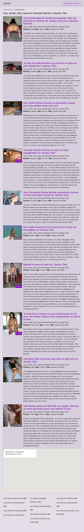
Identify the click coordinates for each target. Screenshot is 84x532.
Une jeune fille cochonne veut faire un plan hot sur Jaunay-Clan (50, 360)
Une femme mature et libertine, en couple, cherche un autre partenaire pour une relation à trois (51, 407)
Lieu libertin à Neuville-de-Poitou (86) (40, 520)
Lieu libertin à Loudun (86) (14, 515)
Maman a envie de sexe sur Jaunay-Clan (45, 264)
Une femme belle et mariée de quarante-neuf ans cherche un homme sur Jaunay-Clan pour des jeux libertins (50, 21)
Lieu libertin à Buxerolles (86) (15, 498)
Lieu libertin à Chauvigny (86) (15, 511)
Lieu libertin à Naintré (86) (40, 514)
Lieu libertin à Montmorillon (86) (40, 508)
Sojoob (6, 3)
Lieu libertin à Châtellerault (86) (14, 504)
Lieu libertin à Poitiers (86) (67, 498)
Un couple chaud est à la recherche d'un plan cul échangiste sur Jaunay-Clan (49, 228)
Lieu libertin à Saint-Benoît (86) (67, 504)
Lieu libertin (7, 10)
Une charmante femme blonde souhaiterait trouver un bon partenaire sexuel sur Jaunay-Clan (50, 193)
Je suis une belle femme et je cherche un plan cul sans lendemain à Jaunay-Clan (50, 64)
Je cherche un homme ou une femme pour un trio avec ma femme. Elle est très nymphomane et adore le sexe (51, 316)
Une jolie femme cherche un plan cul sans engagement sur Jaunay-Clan (45, 151)
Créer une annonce (72, 3)
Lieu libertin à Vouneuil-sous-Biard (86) (68, 512)
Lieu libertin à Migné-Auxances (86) (38, 500)
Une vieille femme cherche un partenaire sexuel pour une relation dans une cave (49, 104)
